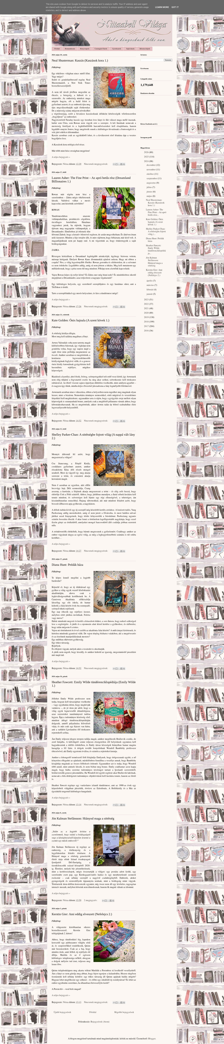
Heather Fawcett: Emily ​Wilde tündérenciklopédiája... (156, 249)
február (150, 289)
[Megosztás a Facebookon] (121, 164)
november (151, 169)
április (150, 280)
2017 (146, 326)
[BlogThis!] (116, 164)
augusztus (151, 182)
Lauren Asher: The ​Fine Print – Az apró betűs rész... (156, 212)
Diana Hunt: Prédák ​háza (67, 564)
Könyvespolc (84, 49)
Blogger (151, 1038)
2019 (146, 317)
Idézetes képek (145, 49)
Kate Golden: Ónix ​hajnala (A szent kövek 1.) (80, 320)
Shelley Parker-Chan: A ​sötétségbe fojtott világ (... (156, 231)
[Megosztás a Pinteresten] (124, 164)
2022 (146, 303)
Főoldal (57, 49)
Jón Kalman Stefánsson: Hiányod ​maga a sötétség (83, 818)
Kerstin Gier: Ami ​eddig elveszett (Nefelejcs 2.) (82, 914)
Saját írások (130, 49)
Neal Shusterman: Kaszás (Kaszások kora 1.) (80, 60)
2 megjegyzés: (91, 900)
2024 (146, 161)
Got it (175, 7)
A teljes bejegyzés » (61, 156)
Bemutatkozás (70, 49)
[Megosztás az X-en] (119, 164)
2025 (146, 156)
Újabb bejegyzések (62, 1012)
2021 (146, 308)
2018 (146, 321)
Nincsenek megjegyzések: (96, 163)
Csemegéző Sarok (101, 49)
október (150, 173)
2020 (146, 312)
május (150, 195)
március (150, 285)
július (149, 187)
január (150, 293)
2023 (146, 299)
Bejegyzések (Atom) (100, 1021)
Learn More (162, 7)
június (150, 191)
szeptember (152, 178)
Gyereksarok (116, 49)
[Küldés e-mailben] (114, 164)
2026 (146, 152)
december (151, 164)
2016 (146, 330)
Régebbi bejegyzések (124, 1012)
